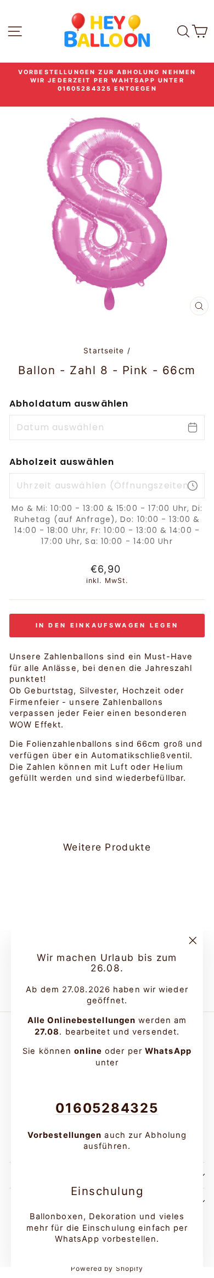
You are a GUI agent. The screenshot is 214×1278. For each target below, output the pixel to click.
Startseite (103, 350)
